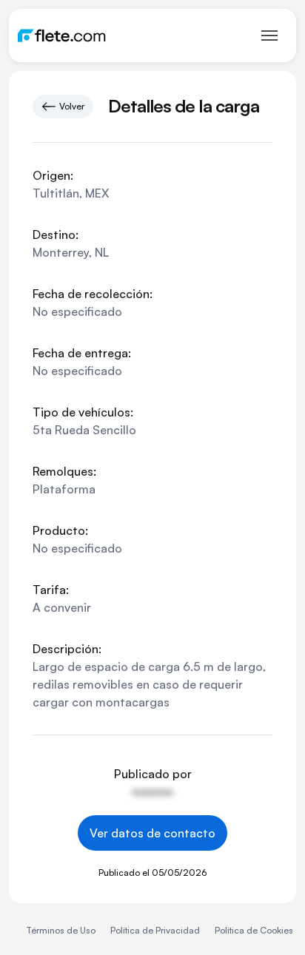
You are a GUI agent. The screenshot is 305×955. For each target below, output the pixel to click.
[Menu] (269, 35)
